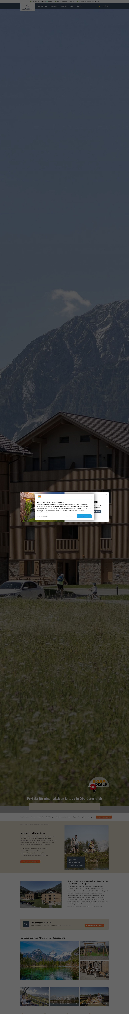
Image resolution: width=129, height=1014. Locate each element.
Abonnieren (96, 511)
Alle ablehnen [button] (69, 516)
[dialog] (64, 507)
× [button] (91, 496)
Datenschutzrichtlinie (42, 512)
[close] (106, 494)
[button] (42, 516)
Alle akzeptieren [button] (84, 516)
